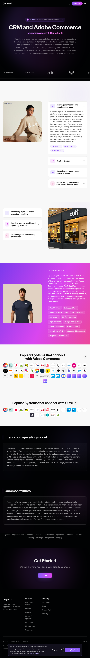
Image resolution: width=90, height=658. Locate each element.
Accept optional (72, 650)
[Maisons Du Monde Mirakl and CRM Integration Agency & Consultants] (53, 410)
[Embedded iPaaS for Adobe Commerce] (84, 376)
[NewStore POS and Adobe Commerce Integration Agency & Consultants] (32, 376)
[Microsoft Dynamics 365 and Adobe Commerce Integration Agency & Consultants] (69, 371)
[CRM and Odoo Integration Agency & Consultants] (79, 410)
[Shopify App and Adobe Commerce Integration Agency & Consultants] (32, 371)
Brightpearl (29, 622)
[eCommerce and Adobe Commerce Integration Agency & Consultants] (45, 381)
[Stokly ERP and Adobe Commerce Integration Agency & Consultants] (26, 371)
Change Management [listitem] (72, 322)
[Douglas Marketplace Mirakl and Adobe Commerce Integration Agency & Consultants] (11, 365)
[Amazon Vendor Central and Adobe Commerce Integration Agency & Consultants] (21, 371)
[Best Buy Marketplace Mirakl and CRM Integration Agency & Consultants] (26, 410)
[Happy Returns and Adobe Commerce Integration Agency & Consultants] (47, 371)
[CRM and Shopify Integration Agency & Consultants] (58, 415)
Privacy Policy (47, 610)
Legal (44, 606)
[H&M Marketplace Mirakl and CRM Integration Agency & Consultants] (42, 410)
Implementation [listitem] (55, 322)
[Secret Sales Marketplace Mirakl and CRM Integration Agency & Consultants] (5, 410)
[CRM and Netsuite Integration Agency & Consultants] (53, 415)
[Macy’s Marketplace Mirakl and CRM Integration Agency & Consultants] (63, 410)
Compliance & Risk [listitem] (56, 331)
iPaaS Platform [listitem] (55, 308)
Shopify (28, 608)
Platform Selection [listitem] (69, 317)
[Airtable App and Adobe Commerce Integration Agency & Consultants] (53, 371)
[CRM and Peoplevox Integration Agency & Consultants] (42, 415)
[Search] (69, 3)
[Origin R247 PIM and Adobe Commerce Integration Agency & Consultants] (47, 376)
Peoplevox (29, 630)
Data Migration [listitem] (72, 326)
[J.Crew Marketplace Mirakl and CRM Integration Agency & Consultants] (32, 410)
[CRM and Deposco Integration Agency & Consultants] (37, 415)
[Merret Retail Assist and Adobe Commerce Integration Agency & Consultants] (84, 371)
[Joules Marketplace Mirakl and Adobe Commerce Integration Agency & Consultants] (79, 365)
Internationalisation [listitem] (57, 326)
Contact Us (46, 602)
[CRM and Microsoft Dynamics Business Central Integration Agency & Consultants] (47, 415)
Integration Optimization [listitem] (58, 336)
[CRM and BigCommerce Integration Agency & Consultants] (32, 415)
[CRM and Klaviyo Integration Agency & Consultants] (84, 410)
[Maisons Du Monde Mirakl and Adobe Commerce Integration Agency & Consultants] (53, 365)
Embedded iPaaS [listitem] (70, 308)
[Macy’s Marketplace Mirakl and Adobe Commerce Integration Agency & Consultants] (63, 365)
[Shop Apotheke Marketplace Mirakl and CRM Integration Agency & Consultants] (16, 410)
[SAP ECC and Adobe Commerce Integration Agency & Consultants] (53, 376)
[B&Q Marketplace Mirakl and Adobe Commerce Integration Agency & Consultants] (11, 371)
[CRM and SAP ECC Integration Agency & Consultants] (69, 410)
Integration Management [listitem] (76, 331)
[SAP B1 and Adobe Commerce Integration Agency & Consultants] (58, 376)
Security (45, 614)
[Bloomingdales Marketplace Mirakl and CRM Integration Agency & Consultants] (58, 410)
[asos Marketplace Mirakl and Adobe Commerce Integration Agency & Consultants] (84, 365)
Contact (77, 3)
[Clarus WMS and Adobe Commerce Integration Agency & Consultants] (42, 371)
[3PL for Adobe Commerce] (69, 376)
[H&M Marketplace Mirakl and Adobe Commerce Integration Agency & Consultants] (42, 365)
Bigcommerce (30, 626)
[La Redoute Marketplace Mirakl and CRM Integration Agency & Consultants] (47, 410)
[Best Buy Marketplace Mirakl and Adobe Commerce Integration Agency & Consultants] (26, 365)
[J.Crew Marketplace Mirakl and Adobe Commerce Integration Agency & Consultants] (32, 365)
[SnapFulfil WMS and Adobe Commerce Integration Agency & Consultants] (37, 371)
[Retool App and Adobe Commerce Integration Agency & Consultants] (63, 371)
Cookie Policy (34, 653)
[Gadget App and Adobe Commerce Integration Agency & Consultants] (58, 371)
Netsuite (28, 612)
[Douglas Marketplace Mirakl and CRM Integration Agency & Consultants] (11, 410)
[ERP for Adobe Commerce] (79, 376)
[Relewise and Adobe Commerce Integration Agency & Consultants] (63, 376)
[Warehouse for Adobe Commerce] (74, 376)
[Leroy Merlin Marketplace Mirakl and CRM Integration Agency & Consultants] (21, 410)
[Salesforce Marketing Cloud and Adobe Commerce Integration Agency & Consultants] (79, 371)
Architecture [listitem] (54, 317)
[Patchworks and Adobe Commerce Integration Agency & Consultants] (16, 376)
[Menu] (85, 3)
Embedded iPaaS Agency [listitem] (59, 312)
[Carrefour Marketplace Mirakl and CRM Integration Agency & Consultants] (37, 410)
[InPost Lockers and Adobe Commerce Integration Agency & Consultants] (21, 376)
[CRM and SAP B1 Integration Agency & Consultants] (74, 410)
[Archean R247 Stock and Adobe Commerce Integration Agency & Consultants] (42, 376)
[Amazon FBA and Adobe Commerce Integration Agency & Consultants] (16, 371)
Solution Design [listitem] (77, 312)
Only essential (57, 650)
